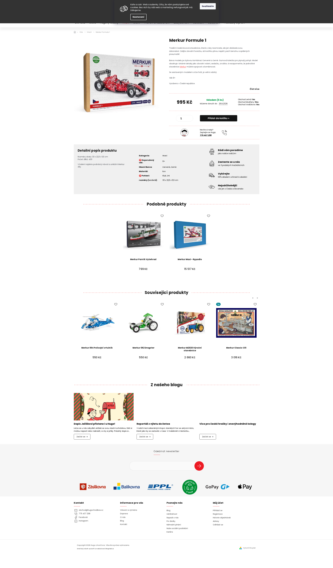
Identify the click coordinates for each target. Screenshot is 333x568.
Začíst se (81, 436)
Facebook (83, 517)
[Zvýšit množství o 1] (189, 118)
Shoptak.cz (109, 549)
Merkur (183, 66)
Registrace (218, 514)
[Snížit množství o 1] (180, 118)
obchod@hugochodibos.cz (91, 510)
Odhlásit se (218, 525)
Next (257, 298)
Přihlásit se (200, 466)
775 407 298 (206, 135)
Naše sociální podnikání (177, 528)
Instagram (83, 521)
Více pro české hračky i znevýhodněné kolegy (227, 423)
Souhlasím (208, 6)
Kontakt (123, 524)
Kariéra (170, 532)
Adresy (216, 521)
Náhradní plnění (174, 525)
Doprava (124, 513)
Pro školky (171, 521)
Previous (253, 298)
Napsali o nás (172, 517)
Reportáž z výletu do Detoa (153, 423)
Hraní (165, 155)
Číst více (254, 89)
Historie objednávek (222, 517)
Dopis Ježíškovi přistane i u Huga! (94, 423)
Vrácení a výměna (128, 510)
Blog (122, 521)
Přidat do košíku (217, 118)
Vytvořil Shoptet (249, 548)
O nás (122, 517)
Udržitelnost (172, 514)
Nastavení (138, 16)
